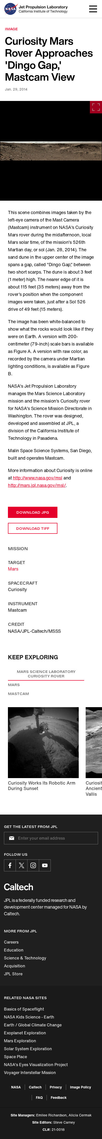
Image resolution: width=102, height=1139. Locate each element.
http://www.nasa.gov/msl (37, 478)
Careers (11, 942)
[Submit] (10, 838)
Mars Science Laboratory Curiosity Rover (46, 674)
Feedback (59, 1097)
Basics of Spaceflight (24, 1009)
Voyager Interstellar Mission (30, 1073)
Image (11, 29)
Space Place (15, 1057)
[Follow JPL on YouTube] (45, 865)
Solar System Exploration (28, 1049)
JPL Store (13, 974)
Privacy (56, 1087)
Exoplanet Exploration (25, 1033)
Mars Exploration (20, 1041)
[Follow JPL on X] (21, 865)
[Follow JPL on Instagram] (33, 865)
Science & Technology (25, 958)
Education (14, 950)
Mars (13, 569)
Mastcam (18, 693)
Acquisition (14, 966)
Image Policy (80, 1087)
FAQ (39, 1097)
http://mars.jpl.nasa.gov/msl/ (37, 485)
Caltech (35, 1087)
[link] (51, 151)
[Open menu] (93, 9)
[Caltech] (18, 886)
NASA (16, 1087)
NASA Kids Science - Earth (29, 1017)
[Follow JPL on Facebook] (10, 865)
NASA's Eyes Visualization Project (36, 1065)
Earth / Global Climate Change (33, 1025)
